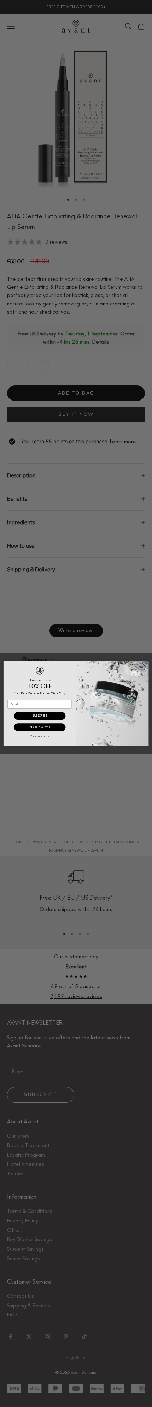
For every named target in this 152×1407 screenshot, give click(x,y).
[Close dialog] (144, 665)
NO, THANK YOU (40, 727)
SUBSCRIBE (40, 716)
